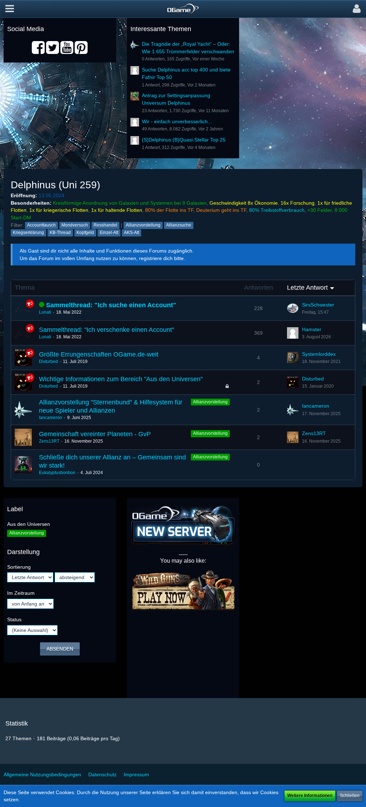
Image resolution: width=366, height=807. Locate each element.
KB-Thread (60, 232)
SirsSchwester (318, 305)
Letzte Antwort (307, 287)
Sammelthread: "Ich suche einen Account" (111, 305)
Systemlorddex (319, 354)
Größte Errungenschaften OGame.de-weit (98, 354)
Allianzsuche (178, 225)
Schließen (350, 795)
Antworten (258, 287)
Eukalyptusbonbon (57, 472)
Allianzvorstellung (143, 225)
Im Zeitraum (21, 593)
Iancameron (50, 417)
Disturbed (48, 361)
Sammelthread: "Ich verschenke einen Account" (106, 329)
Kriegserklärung (28, 232)
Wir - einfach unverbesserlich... (177, 121)
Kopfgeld (85, 232)
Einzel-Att (109, 232)
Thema (25, 287)
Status (14, 619)
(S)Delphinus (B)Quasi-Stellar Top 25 (184, 140)
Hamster (311, 329)
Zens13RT (49, 441)
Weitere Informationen (309, 795)
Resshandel (105, 225)
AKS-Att (131, 232)
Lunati (45, 312)
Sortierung (19, 567)
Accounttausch (41, 225)
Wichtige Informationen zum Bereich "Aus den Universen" (121, 379)
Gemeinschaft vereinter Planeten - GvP (95, 434)
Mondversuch (74, 225)
